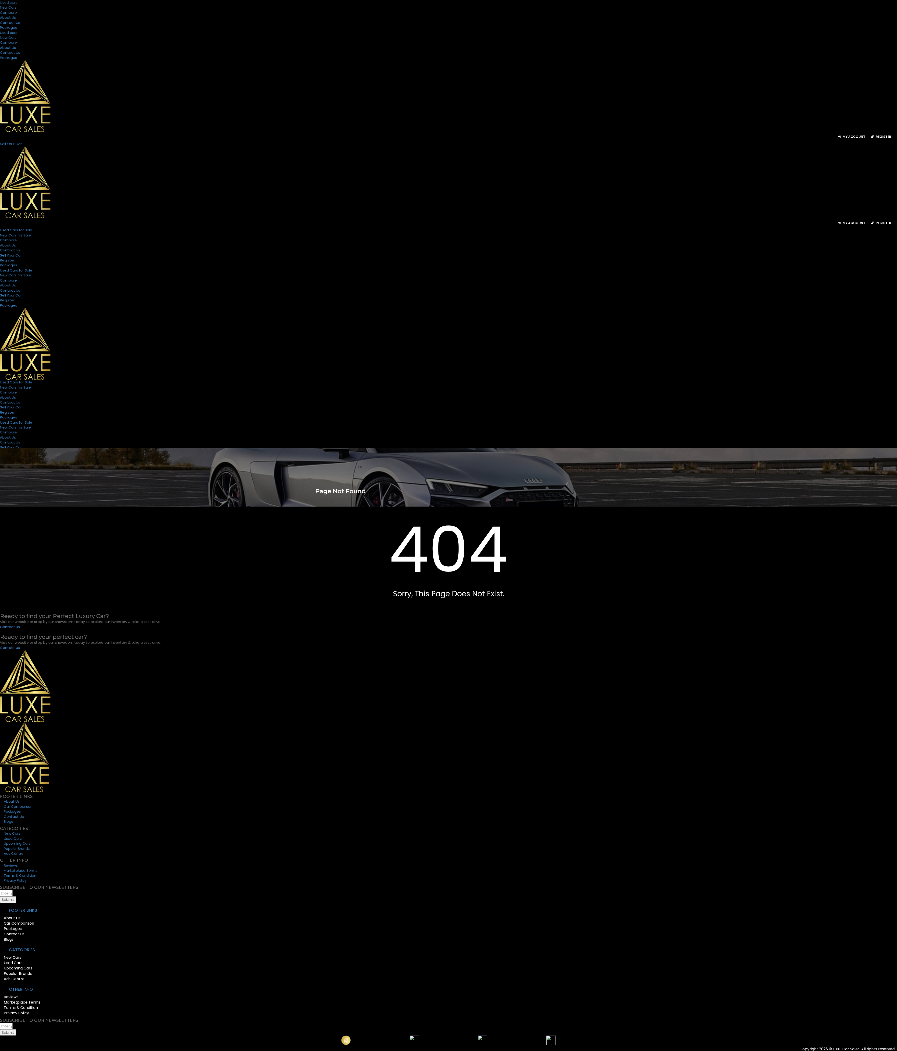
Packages (8, 27)
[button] (448, 910)
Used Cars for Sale (16, 230)
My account (853, 136)
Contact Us (10, 22)
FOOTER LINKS (23, 910)
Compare (8, 12)
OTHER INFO (21, 989)
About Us (8, 17)
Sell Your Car (11, 255)
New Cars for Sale (15, 235)
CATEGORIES (22, 950)
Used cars (8, 2)
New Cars (8, 7)
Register (883, 136)
